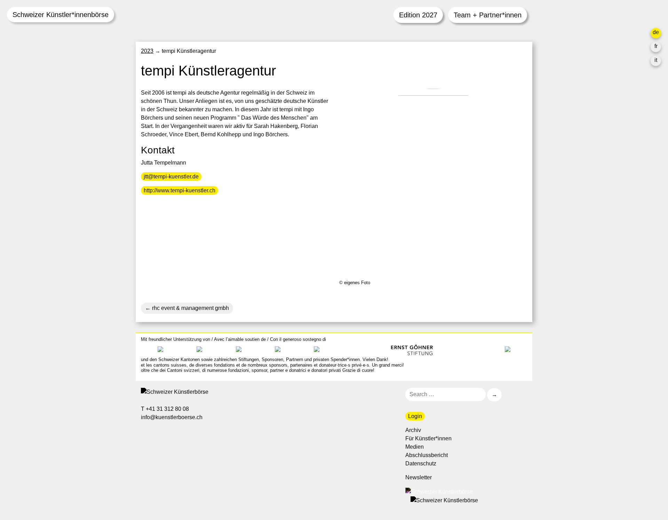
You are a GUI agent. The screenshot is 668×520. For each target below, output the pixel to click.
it (655, 60)
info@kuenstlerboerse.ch (172, 417)
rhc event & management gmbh (190, 308)
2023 (147, 51)
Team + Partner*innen (488, 15)
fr (656, 46)
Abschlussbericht (426, 455)
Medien (414, 447)
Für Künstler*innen (428, 438)
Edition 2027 (418, 15)
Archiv (413, 430)
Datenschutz (420, 463)
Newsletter (418, 477)
